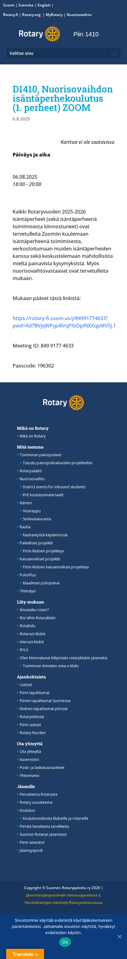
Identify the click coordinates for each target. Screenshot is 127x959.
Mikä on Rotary (33, 428)
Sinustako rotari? (34, 609)
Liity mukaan (30, 602)
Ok (65, 942)
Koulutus (27, 810)
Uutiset (26, 684)
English (44, 5)
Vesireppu (32, 511)
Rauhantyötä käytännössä (45, 535)
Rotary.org (32, 14)
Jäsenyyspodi (31, 850)
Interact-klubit (32, 641)
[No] (119, 936)
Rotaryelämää (32, 716)
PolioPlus (28, 575)
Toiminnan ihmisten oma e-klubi (51, 665)
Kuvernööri (29, 759)
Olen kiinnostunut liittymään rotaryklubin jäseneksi (63, 657)
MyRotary (54, 14)
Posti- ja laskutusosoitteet (42, 767)
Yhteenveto (29, 775)
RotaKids (27, 625)
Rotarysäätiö (31, 470)
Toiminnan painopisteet (40, 454)
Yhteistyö (28, 591)
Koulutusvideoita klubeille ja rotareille (55, 818)
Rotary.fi (10, 14)
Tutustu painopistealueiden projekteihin (57, 462)
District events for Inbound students (54, 487)
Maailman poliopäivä (41, 583)
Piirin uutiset (30, 724)
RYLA (24, 649)
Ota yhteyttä (30, 743)
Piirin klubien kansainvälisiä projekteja (56, 567)
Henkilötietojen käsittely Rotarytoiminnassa (64, 902)
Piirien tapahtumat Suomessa (45, 700)
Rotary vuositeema (36, 802)
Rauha (25, 527)
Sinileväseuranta (37, 519)
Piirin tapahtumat (35, 692)
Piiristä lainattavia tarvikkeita (44, 826)
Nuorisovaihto (79, 14)
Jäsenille (26, 786)
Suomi (8, 5)
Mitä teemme (30, 447)
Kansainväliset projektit (40, 559)
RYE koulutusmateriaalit (43, 495)
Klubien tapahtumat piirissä (44, 708)
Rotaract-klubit (32, 633)
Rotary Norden (33, 732)
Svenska (25, 5)
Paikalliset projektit (36, 543)
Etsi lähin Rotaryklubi (37, 617)
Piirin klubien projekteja (43, 551)
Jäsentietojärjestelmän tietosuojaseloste (62, 895)
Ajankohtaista (31, 677)
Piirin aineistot (32, 842)
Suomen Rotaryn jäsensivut (43, 834)
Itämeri (26, 503)
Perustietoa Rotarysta (38, 794)
